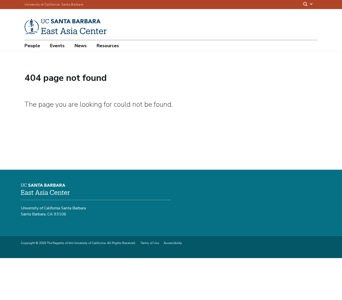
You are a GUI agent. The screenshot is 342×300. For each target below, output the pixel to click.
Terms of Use (149, 243)
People (32, 46)
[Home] (67, 33)
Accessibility (173, 243)
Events (57, 46)
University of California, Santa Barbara (54, 5)
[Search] (308, 4)
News (81, 46)
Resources (108, 46)
